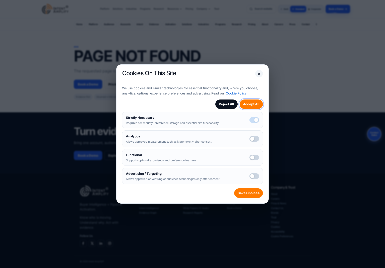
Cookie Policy (236, 93)
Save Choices (248, 193)
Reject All (226, 104)
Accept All (251, 104)
